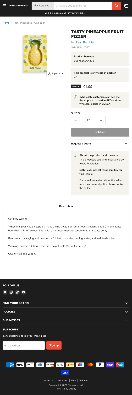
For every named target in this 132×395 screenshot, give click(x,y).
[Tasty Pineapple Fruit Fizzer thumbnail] (7, 35)
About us (48, 380)
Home (6, 22)
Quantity (75, 112)
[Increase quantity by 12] (101, 120)
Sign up (54, 345)
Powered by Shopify (66, 388)
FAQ (73, 380)
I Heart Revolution (85, 42)
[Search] (116, 6)
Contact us (62, 380)
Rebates (83, 380)
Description (66, 206)
